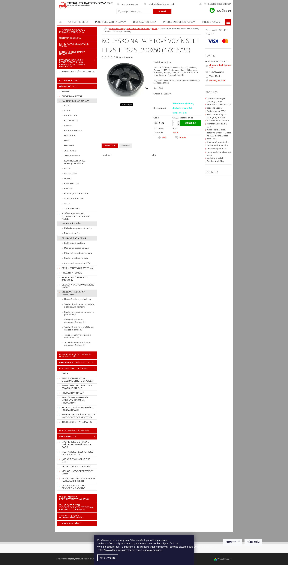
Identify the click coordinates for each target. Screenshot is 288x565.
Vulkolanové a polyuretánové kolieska (74, 498)
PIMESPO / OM (72, 183)
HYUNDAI (69, 145)
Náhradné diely (78, 22)
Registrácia (224, 4)
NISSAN (68, 178)
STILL (67, 203)
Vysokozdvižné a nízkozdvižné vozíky (71, 516)
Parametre (110, 146)
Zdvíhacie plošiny (215, 161)
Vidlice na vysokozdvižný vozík (77, 472)
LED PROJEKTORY (69, 80)
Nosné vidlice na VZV (217, 145)
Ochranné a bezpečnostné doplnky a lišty (75, 355)
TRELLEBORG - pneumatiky (77, 422)
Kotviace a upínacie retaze (78, 71)
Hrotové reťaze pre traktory (77, 299)
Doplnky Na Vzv (217, 80)
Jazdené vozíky (214, 108)
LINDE (67, 168)
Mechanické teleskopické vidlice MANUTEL (77, 453)
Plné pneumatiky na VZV (110, 22)
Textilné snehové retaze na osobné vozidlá (77, 336)
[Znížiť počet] (178, 124)
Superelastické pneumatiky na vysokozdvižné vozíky (78, 416)
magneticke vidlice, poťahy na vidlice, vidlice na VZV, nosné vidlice (219, 133)
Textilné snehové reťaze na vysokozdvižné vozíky (77, 343)
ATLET (67, 105)
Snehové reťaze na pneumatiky (73, 293)
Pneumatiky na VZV (73, 393)
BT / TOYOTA (71, 120)
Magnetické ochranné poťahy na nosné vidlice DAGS (76, 444)
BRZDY (65, 91)
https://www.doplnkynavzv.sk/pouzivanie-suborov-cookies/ (130, 550)
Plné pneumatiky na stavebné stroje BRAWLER (77, 379)
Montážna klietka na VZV (76, 248)
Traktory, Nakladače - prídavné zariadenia (72, 31)
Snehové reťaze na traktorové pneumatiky (79, 313)
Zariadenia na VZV (216, 111)
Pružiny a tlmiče (72, 273)
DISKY (65, 373)
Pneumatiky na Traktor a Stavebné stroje (77, 386)
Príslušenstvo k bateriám (77, 268)
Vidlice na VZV (211, 22)
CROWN (68, 125)
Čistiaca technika (144, 22)
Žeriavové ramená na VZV (77, 263)
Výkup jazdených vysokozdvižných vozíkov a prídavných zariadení (76, 507)
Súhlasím (253, 542)
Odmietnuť (232, 542)
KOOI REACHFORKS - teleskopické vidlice (75, 162)
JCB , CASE (70, 150)
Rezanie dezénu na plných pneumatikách (77, 408)
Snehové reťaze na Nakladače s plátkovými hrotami (79, 305)
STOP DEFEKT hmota (218, 120)
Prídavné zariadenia (74, 238)
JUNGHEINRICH (72, 155)
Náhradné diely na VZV (75, 101)
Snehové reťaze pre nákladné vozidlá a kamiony (79, 328)
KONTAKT (212, 139)
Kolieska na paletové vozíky (78, 228)
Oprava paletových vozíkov (76, 362)
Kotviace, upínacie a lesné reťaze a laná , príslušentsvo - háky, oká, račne (72, 63)
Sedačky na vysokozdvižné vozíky (78, 286)
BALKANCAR (70, 115)
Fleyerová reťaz (72, 96)
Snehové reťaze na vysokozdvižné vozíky (75, 320)
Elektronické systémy (74, 243)
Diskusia (125, 146)
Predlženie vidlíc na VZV (179, 22)
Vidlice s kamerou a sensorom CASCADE (74, 487)
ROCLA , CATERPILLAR (76, 193)
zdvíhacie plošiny (70, 523)
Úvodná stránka (60, 22)
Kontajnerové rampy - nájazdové (72, 53)
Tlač (164, 137)
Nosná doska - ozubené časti (76, 460)
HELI (66, 140)
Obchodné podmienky (218, 142)
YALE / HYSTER (72, 208)
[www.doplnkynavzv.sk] (86, 5)
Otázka (182, 137)
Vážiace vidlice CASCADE (76, 466)
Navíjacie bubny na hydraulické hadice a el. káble (77, 216)
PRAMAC (68, 188)
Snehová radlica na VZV (76, 258)
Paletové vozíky (72, 223)
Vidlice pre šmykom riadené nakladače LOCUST (79, 479)
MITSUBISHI (70, 173)
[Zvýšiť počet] (178, 121)
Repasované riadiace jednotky (74, 278)
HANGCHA (69, 135)
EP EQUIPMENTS (73, 130)
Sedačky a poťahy (216, 158)
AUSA (67, 110)
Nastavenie (108, 557)
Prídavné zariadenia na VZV (78, 253)
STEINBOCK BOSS (73, 198)
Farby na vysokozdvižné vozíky (74, 45)
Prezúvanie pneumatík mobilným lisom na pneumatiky (75, 400)
